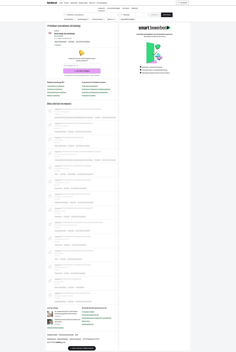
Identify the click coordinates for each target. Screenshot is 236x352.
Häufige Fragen (52, 335)
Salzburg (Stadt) (61, 117)
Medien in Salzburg (53, 95)
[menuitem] (70, 20)
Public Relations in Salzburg (56, 92)
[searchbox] (81, 65)
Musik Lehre (86, 321)
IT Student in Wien (88, 312)
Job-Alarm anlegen (83, 71)
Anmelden (183, 3)
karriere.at (102, 308)
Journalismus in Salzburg (55, 86)
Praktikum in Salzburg (54, 89)
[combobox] (91, 15)
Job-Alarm (125, 8)
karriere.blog (52, 308)
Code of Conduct (75, 339)
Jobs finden (167, 15)
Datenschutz (51, 339)
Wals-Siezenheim (60, 42)
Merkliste (135, 8)
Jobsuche (101, 8)
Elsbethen (58, 217)
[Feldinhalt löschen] (117, 15)
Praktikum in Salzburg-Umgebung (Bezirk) (96, 89)
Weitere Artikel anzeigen (55, 328)
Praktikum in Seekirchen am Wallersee (95, 92)
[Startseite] (53, 2)
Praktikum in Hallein (88, 95)
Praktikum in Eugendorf (90, 86)
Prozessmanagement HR (90, 315)
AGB (76, 335)
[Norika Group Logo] (56, 342)
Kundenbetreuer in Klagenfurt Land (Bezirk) (96, 318)
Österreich (58, 188)
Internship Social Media (64, 34)
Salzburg (76, 25)
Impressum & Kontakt (66, 335)
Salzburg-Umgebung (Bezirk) (77, 117)
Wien (56, 174)
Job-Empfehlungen (113, 8)
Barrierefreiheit (62, 339)
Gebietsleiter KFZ (88, 324)
